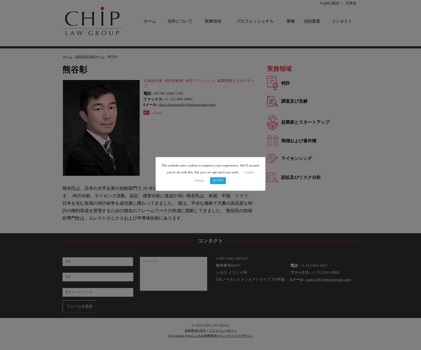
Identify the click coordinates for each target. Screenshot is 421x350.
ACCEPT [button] (218, 180)
